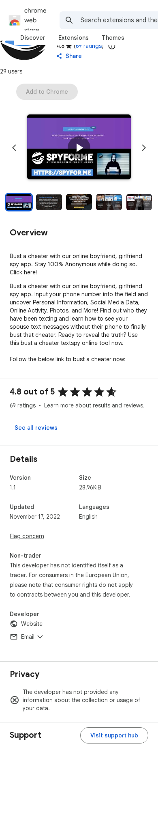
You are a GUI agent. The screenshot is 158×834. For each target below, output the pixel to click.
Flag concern (27, 536)
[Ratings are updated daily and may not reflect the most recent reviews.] (112, 46)
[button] (79, 147)
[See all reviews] (36, 427)
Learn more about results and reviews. (94, 405)
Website (32, 623)
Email (27, 636)
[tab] (33, 37)
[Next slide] (144, 148)
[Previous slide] (14, 148)
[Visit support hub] (114, 735)
